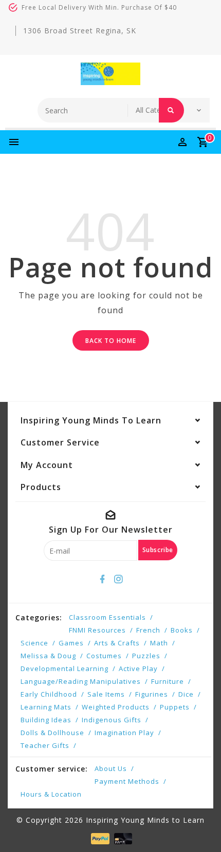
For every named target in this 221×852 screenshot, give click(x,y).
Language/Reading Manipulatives (81, 681)
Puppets (175, 707)
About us (111, 768)
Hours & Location (51, 794)
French (148, 630)
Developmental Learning (64, 668)
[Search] (171, 110)
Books (182, 630)
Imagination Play (124, 732)
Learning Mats (46, 707)
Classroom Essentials (107, 617)
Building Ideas (46, 719)
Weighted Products (116, 707)
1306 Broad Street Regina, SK (79, 30)
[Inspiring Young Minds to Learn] (110, 74)
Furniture (167, 681)
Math (159, 642)
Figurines (151, 694)
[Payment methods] (99, 837)
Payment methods (127, 781)
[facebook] (102, 579)
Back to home (110, 340)
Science (34, 642)
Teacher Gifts (45, 745)
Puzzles (146, 655)
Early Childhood (49, 694)
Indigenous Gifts (111, 719)
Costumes (104, 655)
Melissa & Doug (48, 655)
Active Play (138, 668)
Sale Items (106, 694)
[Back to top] (200, 826)
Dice (186, 694)
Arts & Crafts (117, 642)
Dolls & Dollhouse (52, 732)
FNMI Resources (97, 630)
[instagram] (118, 579)
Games (71, 642)
